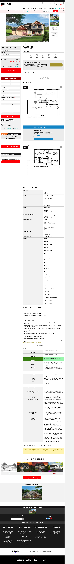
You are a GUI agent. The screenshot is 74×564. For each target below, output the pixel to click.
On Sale (62, 8)
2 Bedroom (24, 529)
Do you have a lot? (5, 89)
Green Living (40, 529)
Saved (44, 3)
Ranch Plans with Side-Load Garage (24, 540)
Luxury (24, 537)
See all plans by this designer (32, 478)
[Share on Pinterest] (48, 78)
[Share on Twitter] (45, 78)
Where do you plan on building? (8, 97)
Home (24, 48)
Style (28, 8)
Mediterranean (8, 537)
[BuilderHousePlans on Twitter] (49, 518)
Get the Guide (11, 162)
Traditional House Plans (8, 541)
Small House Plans (24, 541)
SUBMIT (55, 11)
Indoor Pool (24, 536)
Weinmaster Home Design (40, 537)
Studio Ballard (40, 535)
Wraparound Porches (24, 544)
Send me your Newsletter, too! (9, 112)
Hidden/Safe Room (24, 533)
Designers (50, 8)
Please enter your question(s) (7, 104)
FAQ (33, 522)
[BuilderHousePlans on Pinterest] (51, 518)
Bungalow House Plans (8, 531)
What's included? (4, 48)
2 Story (24, 542)
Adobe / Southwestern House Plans (8, 529)
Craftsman (30, 48)
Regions (45, 8)
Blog (53, 8)
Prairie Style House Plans (8, 539)
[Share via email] (39, 78)
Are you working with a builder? (7, 93)
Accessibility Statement (48, 551)
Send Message (11, 116)
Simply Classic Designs (40, 533)
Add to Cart (11, 70)
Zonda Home (56, 535)
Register (47, 3)
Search (23, 522)
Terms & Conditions (18, 11)
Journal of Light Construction (56, 533)
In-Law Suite (24, 535)
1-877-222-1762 (15, 66)
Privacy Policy (26, 11)
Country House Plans (8, 535)
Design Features (33, 8)
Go (63, 3)
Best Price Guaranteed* (15, 61)
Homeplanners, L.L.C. (40, 531)
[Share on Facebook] (43, 78)
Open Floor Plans (24, 539)
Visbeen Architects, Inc (40, 536)
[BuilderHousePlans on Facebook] (47, 518)
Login (50, 3)
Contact (41, 522)
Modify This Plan (56, 65)
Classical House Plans (8, 532)
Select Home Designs (40, 532)
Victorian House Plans (8, 542)
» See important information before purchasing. (32, 342)
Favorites (41, 8)
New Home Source (56, 529)
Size (37, 8)
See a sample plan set (27, 309)
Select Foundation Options (7, 52)
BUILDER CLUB (57, 8)
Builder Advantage (56, 531)
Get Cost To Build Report (11, 146)
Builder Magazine (56, 532)
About (37, 522)
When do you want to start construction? (9, 86)
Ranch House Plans (8, 540)
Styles (27, 522)
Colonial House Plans (8, 533)
